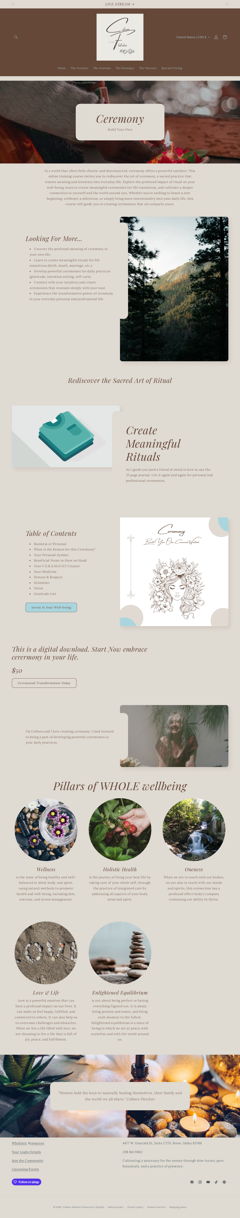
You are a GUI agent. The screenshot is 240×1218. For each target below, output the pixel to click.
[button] (16, 37)
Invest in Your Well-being (51, 607)
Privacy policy (135, 1207)
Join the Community (28, 1161)
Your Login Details (26, 1152)
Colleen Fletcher (72, 1207)
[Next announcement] (227, 4)
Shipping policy (178, 1207)
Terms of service (156, 1207)
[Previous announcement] (13, 4)
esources (37, 1143)
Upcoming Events (25, 1169)
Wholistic (19, 1143)
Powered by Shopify (93, 1207)
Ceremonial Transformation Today (44, 683)
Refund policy (116, 1207)
